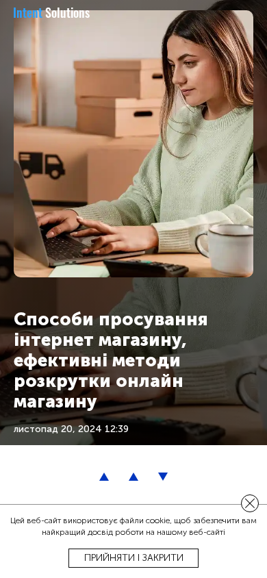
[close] (250, 503)
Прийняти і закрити (133, 558)
